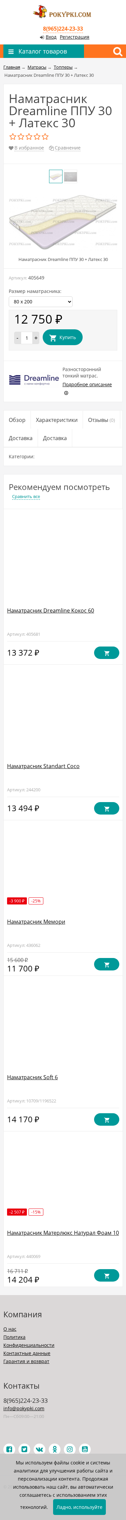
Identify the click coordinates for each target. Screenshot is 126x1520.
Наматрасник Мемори (36, 921)
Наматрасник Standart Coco (43, 766)
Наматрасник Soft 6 (32, 1077)
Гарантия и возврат (26, 1361)
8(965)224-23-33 (63, 28)
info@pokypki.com (23, 1408)
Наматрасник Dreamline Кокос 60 (50, 610)
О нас (9, 1329)
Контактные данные (26, 1353)
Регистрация (74, 37)
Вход (51, 37)
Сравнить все (26, 496)
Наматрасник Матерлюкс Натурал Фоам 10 (63, 1232)
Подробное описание (87, 384)
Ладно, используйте (79, 1507)
